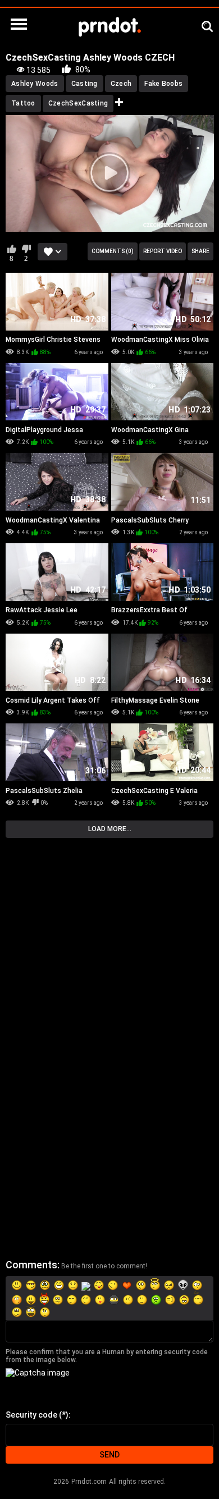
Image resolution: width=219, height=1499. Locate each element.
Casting (84, 84)
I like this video (11, 248)
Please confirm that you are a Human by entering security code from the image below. (107, 1356)
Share (200, 251)
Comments (31, 1265)
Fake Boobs (163, 84)
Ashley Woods (34, 84)
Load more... (109, 829)
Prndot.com (89, 1482)
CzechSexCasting (78, 103)
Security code (31, 1414)
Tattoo (23, 103)
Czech (121, 84)
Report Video (162, 251)
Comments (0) (113, 251)
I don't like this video (26, 248)
